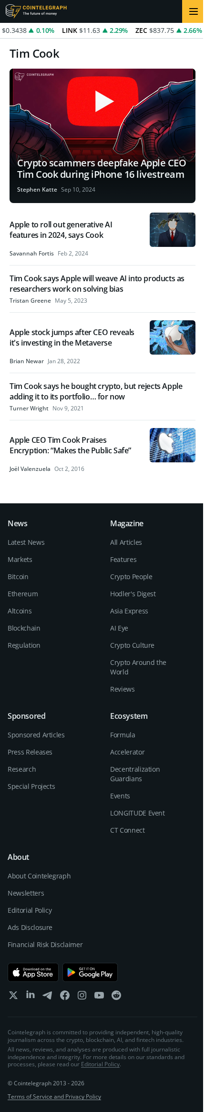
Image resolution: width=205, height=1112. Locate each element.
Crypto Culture (132, 645)
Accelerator (127, 751)
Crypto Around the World (138, 667)
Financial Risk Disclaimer (45, 944)
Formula (122, 734)
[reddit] (116, 997)
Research (22, 769)
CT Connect (127, 830)
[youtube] (99, 997)
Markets (20, 559)
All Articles (126, 542)
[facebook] (65, 997)
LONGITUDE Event (137, 812)
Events (120, 795)
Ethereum (23, 593)
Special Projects (31, 786)
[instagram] (82, 997)
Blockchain (24, 628)
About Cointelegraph (39, 875)
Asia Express (129, 610)
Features (123, 559)
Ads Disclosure (30, 927)
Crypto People (131, 576)
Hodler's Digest (133, 593)
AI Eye (119, 628)
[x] (13, 997)
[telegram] (47, 997)
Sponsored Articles (36, 734)
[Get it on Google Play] (90, 972)
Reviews (122, 689)
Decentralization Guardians (135, 774)
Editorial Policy (29, 910)
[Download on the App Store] (33, 972)
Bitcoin (18, 576)
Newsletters (26, 893)
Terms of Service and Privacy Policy (54, 1096)
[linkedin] (30, 997)
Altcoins (19, 610)
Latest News (26, 542)
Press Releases (30, 751)
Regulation (24, 645)
